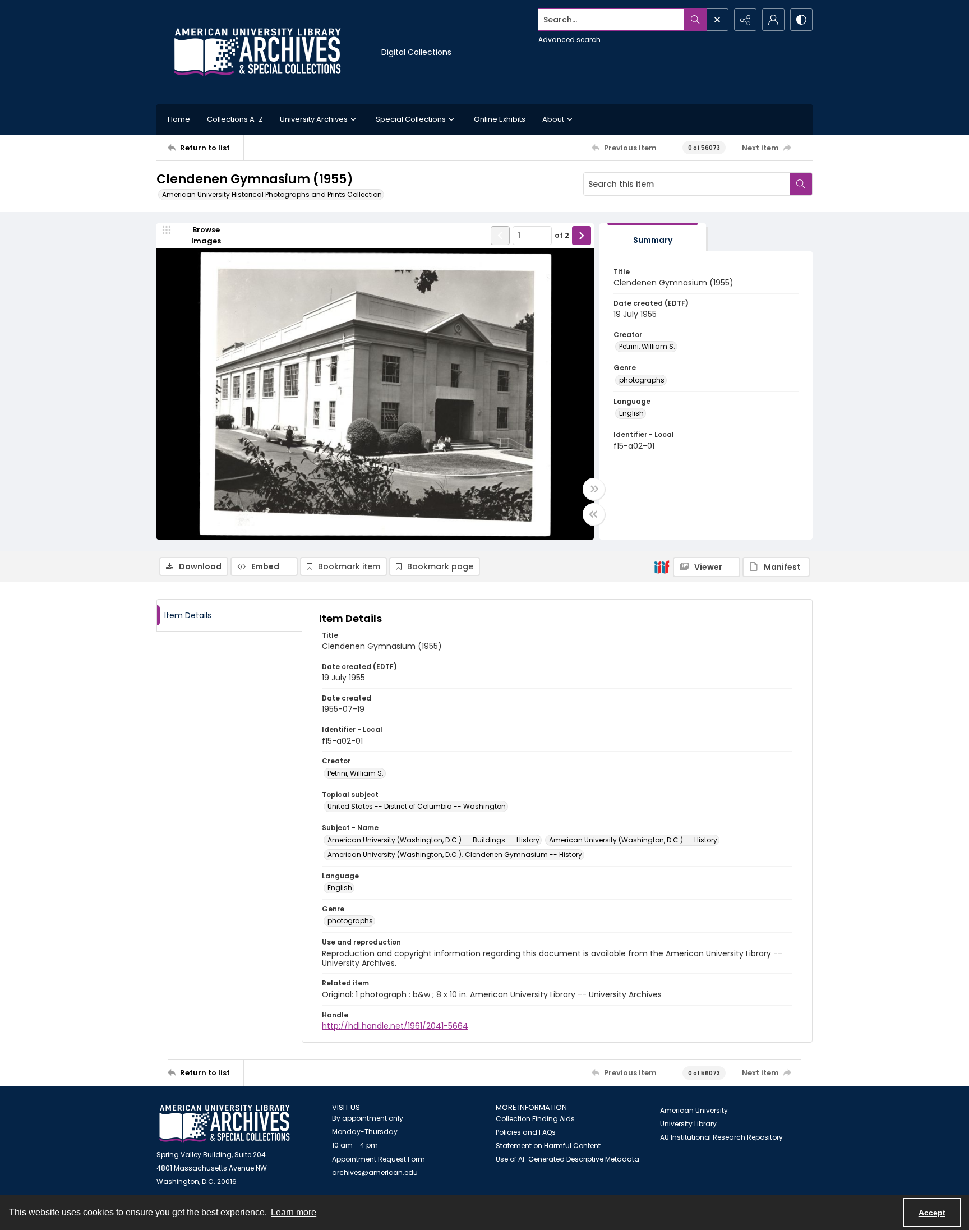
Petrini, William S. (647, 346)
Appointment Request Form (378, 1159)
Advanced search (569, 39)
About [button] (553, 119)
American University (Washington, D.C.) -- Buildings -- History (433, 840)
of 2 (562, 235)
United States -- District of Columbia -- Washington (416, 806)
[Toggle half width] (594, 514)
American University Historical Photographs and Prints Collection (272, 194)
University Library (688, 1123)
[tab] (652, 237)
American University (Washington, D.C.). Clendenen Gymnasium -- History (454, 854)
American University (694, 1110)
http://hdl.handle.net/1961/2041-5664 (395, 1025)
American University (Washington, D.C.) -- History (633, 840)
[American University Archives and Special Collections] (224, 1123)
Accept (932, 1212)
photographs (642, 380)
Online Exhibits (499, 119)
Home (179, 119)
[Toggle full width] (594, 489)
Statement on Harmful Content (548, 1145)
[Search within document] (801, 184)
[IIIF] (662, 566)
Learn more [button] (293, 1212)
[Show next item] (581, 235)
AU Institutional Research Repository (721, 1137)
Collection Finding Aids (535, 1118)
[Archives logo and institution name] (257, 52)
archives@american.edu (375, 1172)
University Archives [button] (314, 119)
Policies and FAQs (526, 1132)
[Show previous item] (500, 235)
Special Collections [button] (411, 119)
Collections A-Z (235, 119)
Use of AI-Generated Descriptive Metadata (567, 1159)
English (631, 413)
